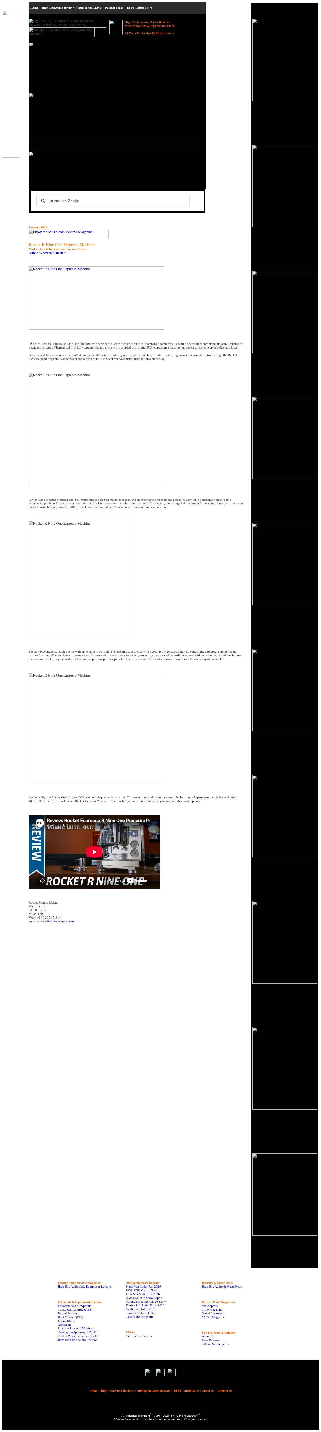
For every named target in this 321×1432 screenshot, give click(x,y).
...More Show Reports (139, 1316)
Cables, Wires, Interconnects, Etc (78, 1336)
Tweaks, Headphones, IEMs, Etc (78, 1332)
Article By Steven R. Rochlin (47, 252)
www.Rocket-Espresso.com (57, 921)
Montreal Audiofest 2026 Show (146, 1301)
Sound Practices (212, 1313)
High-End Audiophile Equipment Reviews (85, 1286)
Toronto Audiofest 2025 (141, 1313)
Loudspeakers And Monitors (76, 1328)
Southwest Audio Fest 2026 (143, 1286)
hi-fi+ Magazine (212, 1309)
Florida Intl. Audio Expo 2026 (145, 1305)
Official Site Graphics (215, 1344)
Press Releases (211, 1340)
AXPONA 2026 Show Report (144, 1298)
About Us (208, 1336)
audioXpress (210, 1306)
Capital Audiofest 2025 (141, 1309)
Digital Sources (67, 1313)
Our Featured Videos (139, 1336)
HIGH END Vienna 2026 (141, 1290)
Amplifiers (64, 1324)
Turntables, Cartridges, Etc (75, 1309)
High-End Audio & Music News (222, 1286)
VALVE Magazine (213, 1317)
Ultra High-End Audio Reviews (77, 1339)
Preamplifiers (66, 1321)
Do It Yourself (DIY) (70, 1317)
